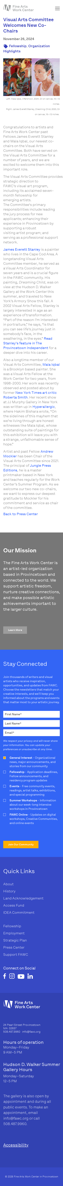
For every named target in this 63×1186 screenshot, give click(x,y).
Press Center (14, 947)
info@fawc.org (15, 1118)
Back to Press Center (20, 514)
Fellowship (17, 46)
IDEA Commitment (18, 912)
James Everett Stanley (21, 249)
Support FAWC (15, 954)
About (8, 884)
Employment (14, 933)
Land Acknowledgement (23, 898)
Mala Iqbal (51, 364)
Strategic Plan (15, 940)
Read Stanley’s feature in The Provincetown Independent (27, 343)
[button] (15, 630)
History (9, 891)
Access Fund (13, 905)
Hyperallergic (43, 406)
